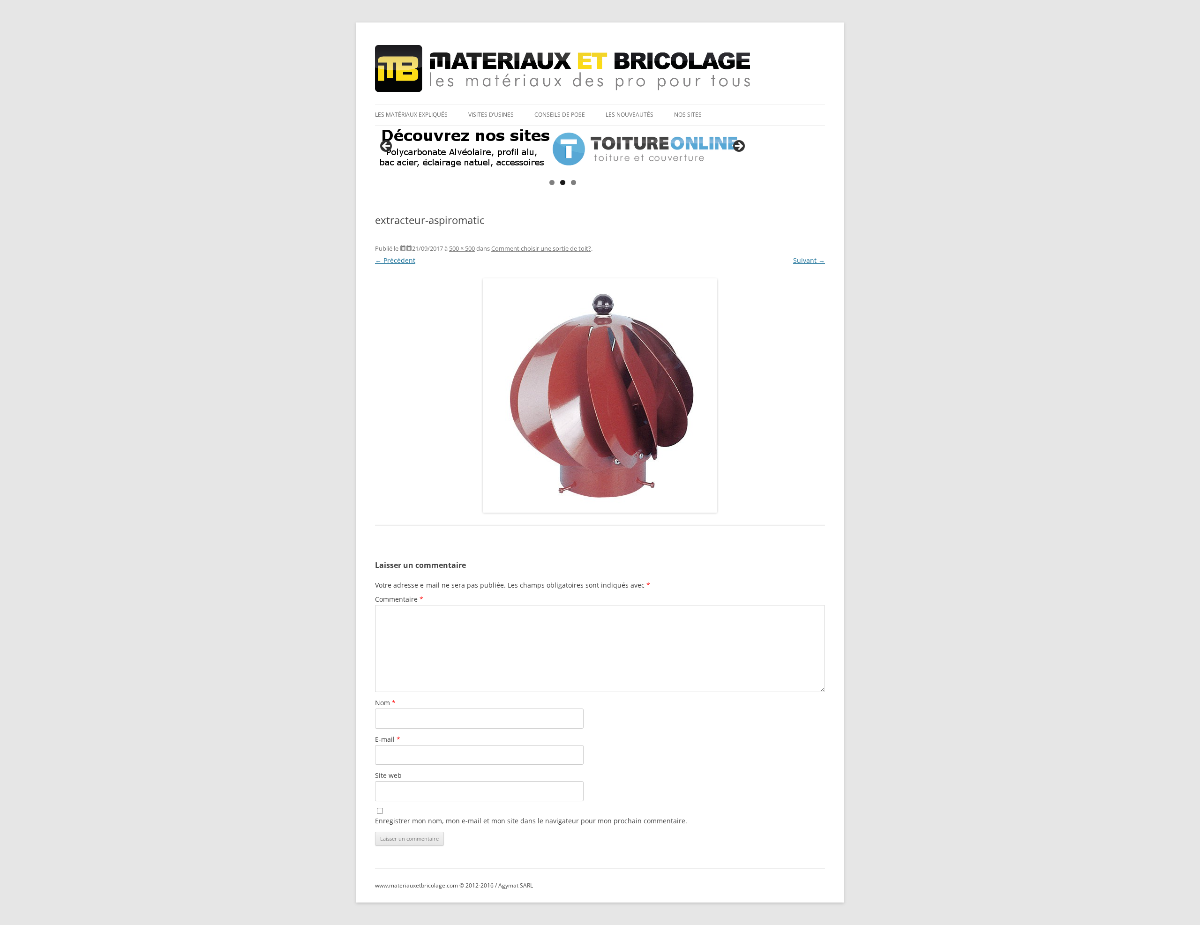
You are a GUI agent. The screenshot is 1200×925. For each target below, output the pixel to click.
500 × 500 (462, 248)
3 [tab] (573, 182)
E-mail (387, 739)
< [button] (387, 147)
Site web (388, 775)
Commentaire (399, 599)
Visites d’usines (491, 115)
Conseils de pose (559, 115)
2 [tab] (562, 182)
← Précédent (395, 260)
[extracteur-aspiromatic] (600, 395)
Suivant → (809, 260)
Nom (385, 702)
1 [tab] (552, 182)
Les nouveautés (629, 115)
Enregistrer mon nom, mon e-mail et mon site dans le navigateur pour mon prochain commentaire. (531, 820)
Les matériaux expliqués (411, 115)
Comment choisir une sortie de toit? (541, 248)
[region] (562, 149)
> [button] (738, 147)
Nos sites (688, 115)
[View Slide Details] (562, 149)
